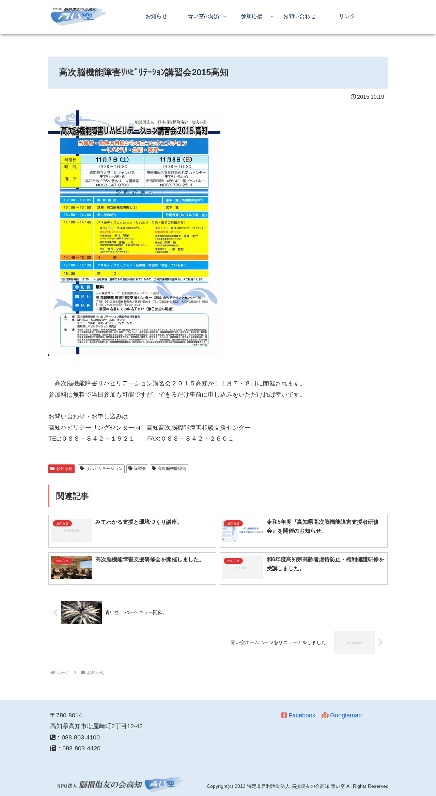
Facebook (302, 715)
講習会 (140, 468)
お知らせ (64, 468)
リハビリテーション (104, 468)
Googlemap (346, 715)
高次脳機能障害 (172, 468)
